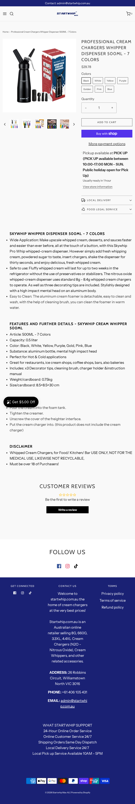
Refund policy (113, 607)
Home (6, 31)
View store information (97, 186)
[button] (5, 124)
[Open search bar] (12, 13)
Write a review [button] (67, 510)
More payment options (107, 144)
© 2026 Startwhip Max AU (57, 792)
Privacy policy (112, 593)
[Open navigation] (4, 13)
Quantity (87, 99)
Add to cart (106, 122)
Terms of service (112, 600)
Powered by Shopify (80, 792)
